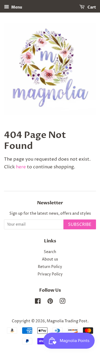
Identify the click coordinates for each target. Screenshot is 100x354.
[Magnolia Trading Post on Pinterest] (50, 302)
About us (50, 259)
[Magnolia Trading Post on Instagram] (62, 302)
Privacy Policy (50, 274)
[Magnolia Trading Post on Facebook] (38, 302)
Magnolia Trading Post (67, 321)
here (21, 167)
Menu (16, 7)
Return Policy (50, 267)
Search (50, 252)
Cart (91, 7)
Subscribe (79, 224)
